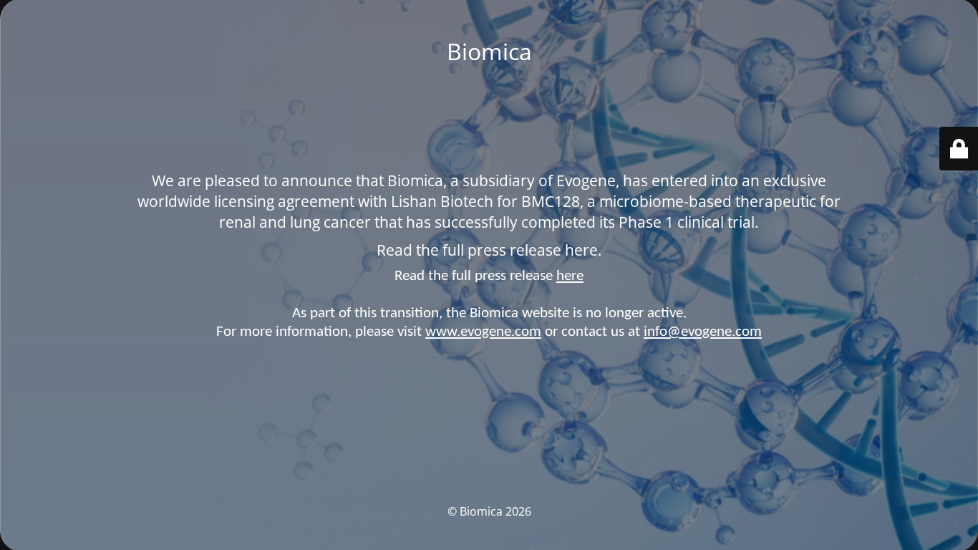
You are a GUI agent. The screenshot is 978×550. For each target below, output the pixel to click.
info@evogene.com (703, 331)
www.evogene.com (483, 331)
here (570, 276)
